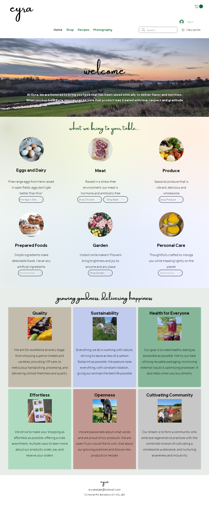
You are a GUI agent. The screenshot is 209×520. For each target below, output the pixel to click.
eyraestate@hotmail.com (105, 489)
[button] (199, 6)
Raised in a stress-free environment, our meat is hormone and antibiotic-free (100, 187)
